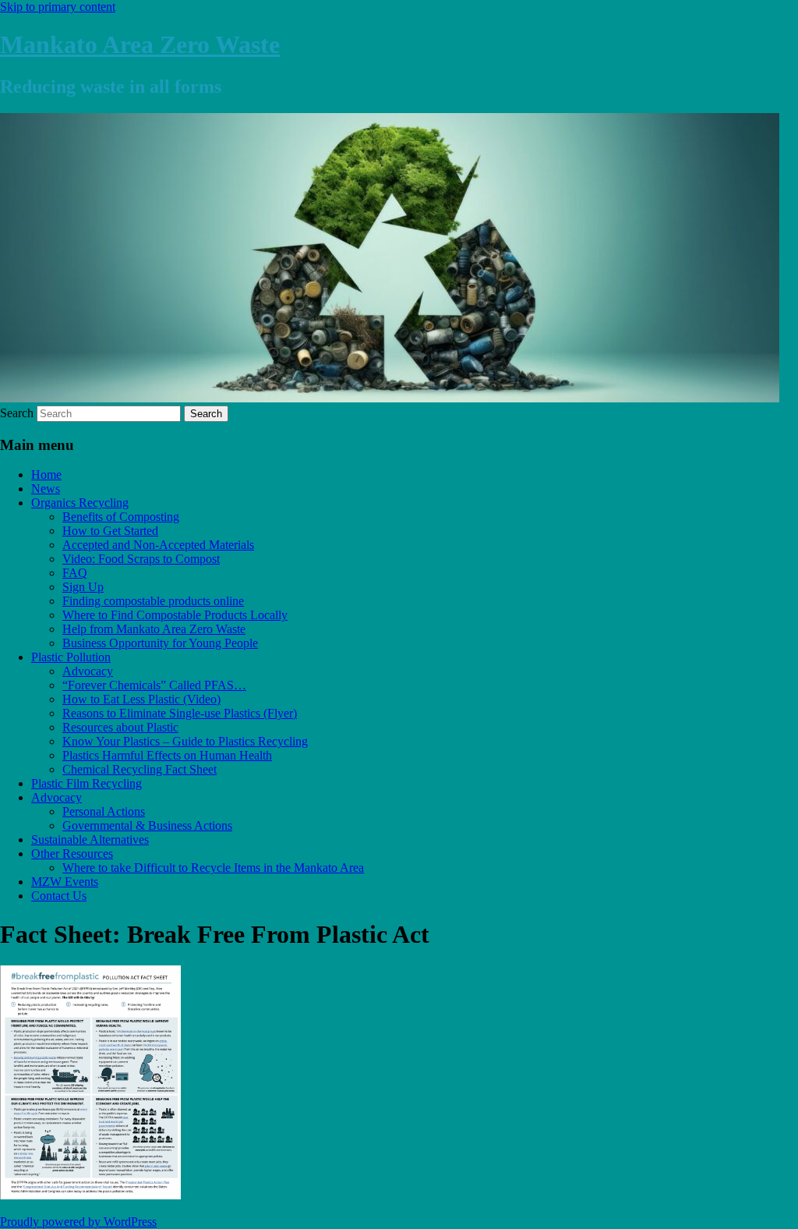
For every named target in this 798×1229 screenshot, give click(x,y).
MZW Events (64, 881)
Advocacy (87, 671)
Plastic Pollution (71, 657)
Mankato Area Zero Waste (140, 44)
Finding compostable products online (153, 600)
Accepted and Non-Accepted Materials (158, 544)
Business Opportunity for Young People (160, 643)
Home (46, 474)
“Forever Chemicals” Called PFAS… (154, 685)
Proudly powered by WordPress (78, 1221)
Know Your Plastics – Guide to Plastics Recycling (185, 741)
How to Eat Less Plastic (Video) (141, 699)
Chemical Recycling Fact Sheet (139, 769)
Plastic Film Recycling (86, 783)
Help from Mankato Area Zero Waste (153, 629)
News (45, 488)
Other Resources (72, 853)
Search (17, 413)
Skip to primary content (57, 6)
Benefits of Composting (120, 516)
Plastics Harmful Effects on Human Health (167, 755)
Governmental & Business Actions (147, 825)
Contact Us (59, 895)
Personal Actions (103, 811)
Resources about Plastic (120, 727)
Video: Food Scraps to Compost (141, 558)
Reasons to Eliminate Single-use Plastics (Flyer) (179, 713)
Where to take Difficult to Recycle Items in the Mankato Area (213, 867)
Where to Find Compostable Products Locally (175, 615)
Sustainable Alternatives (90, 839)
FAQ (74, 572)
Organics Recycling (80, 502)
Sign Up (83, 586)
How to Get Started (110, 530)
